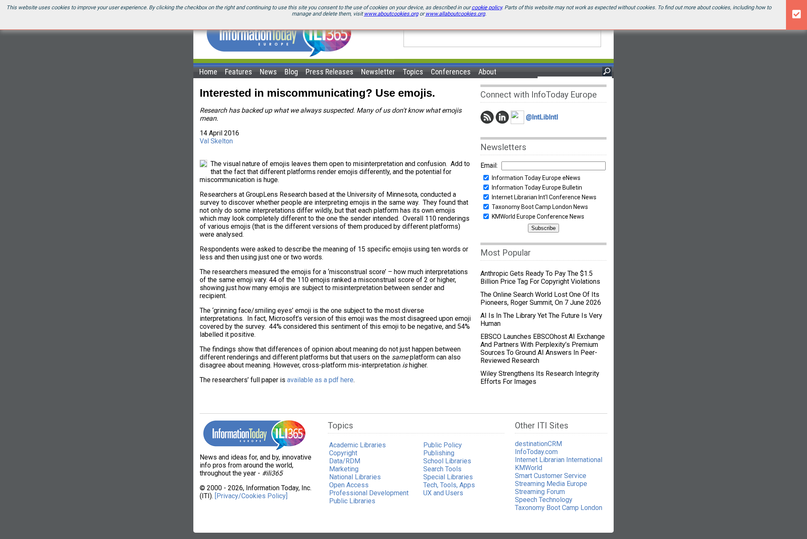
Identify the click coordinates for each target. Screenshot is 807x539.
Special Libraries (448, 477)
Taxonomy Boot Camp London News (540, 206)
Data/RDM (344, 461)
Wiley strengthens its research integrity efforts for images (539, 378)
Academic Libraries (357, 445)
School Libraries (447, 461)
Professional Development (369, 493)
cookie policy (487, 7)
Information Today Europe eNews (536, 177)
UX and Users (443, 493)
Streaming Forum (540, 492)
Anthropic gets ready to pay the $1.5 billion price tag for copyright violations (540, 277)
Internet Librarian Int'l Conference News (544, 197)
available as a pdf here (320, 380)
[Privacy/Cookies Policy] (251, 496)
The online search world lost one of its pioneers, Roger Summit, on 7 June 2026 (540, 298)
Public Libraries (352, 501)
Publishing (438, 453)
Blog (291, 71)
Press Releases (329, 71)
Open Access (349, 485)
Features (238, 71)
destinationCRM (538, 444)
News (268, 71)
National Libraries (355, 477)
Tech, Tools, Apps (449, 485)
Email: (489, 165)
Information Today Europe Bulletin (537, 187)
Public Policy (442, 445)
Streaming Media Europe (551, 484)
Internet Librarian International (558, 460)
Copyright (343, 453)
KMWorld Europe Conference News (538, 216)
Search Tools (442, 469)
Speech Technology (543, 500)
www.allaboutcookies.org (455, 14)
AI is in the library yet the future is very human (541, 320)
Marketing (344, 469)
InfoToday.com (536, 452)
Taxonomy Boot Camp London (558, 508)
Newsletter (378, 71)
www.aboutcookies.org (391, 14)
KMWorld (528, 468)
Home (208, 71)
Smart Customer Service (550, 476)
